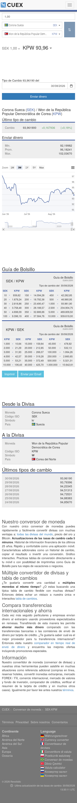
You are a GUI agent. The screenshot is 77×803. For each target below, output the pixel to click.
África (5, 736)
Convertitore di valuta (57, 752)
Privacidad (22, 722)
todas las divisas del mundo (35, 534)
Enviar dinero (38, 96)
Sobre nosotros (40, 722)
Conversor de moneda (27, 709)
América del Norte (13, 740)
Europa (6, 752)
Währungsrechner (55, 736)
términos (68, 690)
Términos (8, 722)
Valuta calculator (54, 767)
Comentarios (60, 722)
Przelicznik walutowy (57, 756)
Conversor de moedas (58, 760)
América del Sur (12, 744)
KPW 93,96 (36, 47)
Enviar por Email (31, 374)
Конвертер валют (55, 771)
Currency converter (56, 740)
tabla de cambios (26, 598)
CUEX (5, 709)
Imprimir (10, 374)
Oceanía (7, 756)
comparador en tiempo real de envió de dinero (38, 645)
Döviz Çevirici (53, 763)
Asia (4, 748)
